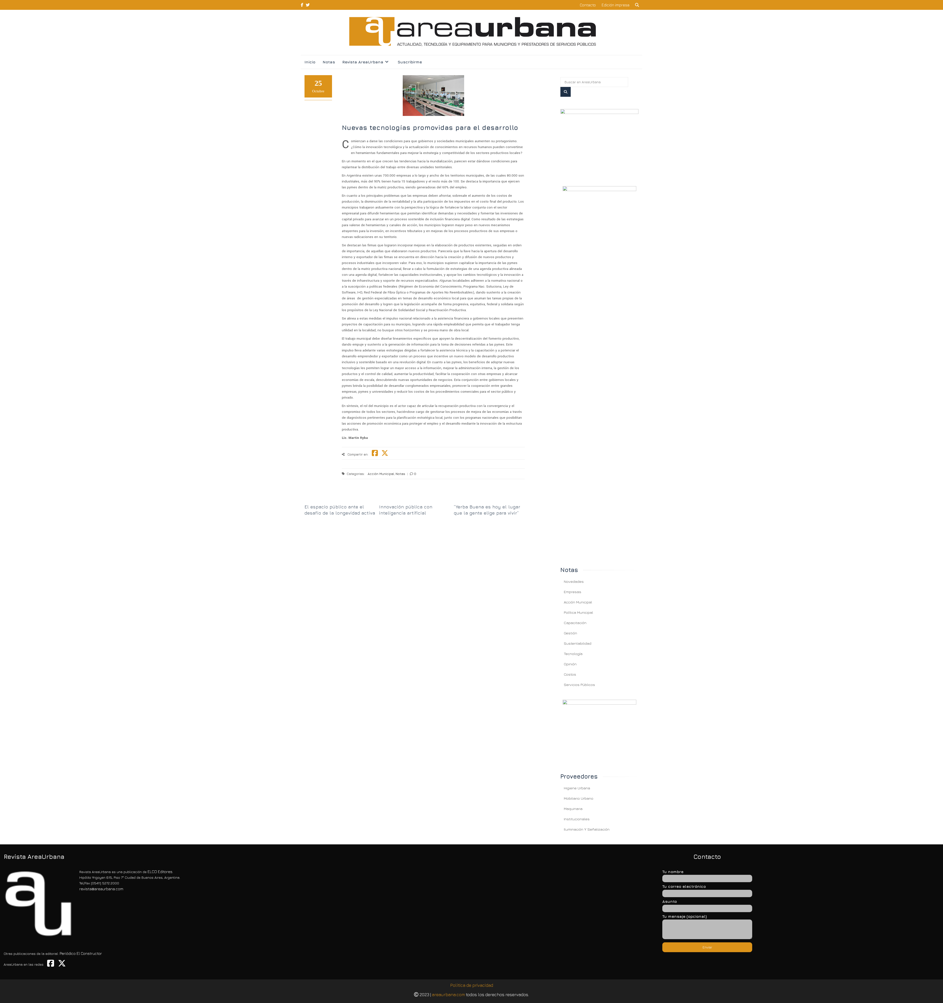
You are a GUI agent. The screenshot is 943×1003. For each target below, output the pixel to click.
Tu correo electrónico (684, 886)
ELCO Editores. (160, 871)
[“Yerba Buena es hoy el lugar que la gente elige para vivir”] (489, 498)
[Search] (565, 92)
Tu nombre (672, 871)
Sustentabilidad (577, 643)
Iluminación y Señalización (587, 829)
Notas (329, 62)
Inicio (310, 62)
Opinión (570, 664)
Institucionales (577, 819)
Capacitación (575, 623)
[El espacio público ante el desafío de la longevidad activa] (340, 498)
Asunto (669, 901)
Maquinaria (573, 809)
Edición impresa (615, 5)
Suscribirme (410, 62)
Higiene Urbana (577, 788)
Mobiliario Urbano (578, 798)
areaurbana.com (448, 994)
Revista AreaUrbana (362, 62)
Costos (570, 674)
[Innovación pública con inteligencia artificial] (414, 498)
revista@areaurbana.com (101, 889)
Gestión (570, 633)
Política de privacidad (471, 985)
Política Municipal (578, 612)
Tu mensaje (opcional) (684, 916)
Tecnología (573, 654)
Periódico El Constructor (81, 953)
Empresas (572, 592)
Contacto (588, 5)
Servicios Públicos (579, 685)
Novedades (574, 581)
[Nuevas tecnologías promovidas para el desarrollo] (599, 141)
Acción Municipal (381, 474)
